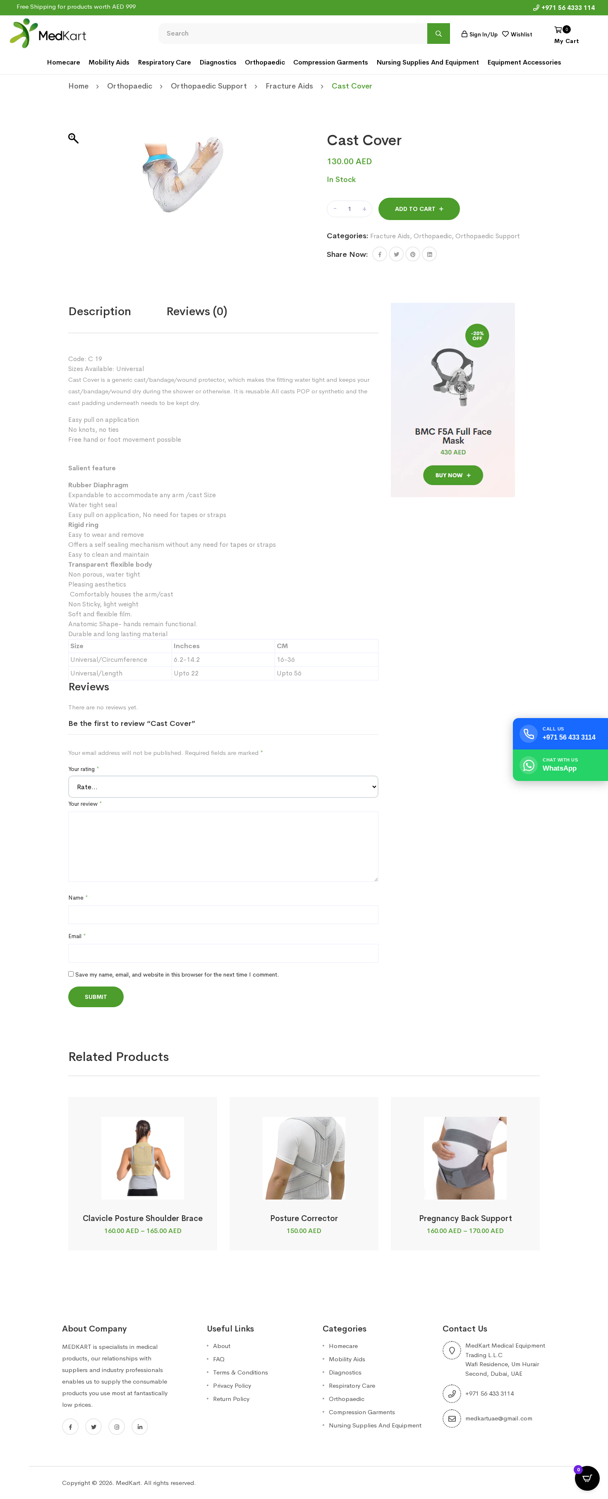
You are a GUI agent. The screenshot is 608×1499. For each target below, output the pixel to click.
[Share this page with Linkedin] (429, 254)
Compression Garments (330, 62)
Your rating (83, 769)
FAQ (219, 1359)
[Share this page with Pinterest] (412, 254)
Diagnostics (218, 62)
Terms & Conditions (240, 1372)
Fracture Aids (289, 86)
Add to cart (415, 209)
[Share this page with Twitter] (396, 254)
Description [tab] (99, 311)
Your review (85, 803)
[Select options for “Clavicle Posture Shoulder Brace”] (142, 1190)
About (221, 1346)
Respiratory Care (164, 62)
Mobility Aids (109, 62)
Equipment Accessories (524, 62)
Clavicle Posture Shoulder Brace (143, 1219)
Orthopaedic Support (209, 86)
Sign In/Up (483, 34)
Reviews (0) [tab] (196, 311)
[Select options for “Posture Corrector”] (303, 1190)
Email (77, 936)
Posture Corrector (304, 1219)
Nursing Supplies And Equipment (427, 62)
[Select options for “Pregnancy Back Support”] (465, 1190)
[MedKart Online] (47, 32)
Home (78, 86)
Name (78, 897)
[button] (379, 254)
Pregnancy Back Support (465, 1219)
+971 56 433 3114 (489, 1393)
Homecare (63, 62)
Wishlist (521, 34)
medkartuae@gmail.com (498, 1418)
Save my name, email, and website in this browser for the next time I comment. (177, 974)
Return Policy (231, 1399)
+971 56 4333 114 (568, 8)
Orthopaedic (265, 62)
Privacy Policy (232, 1385)
